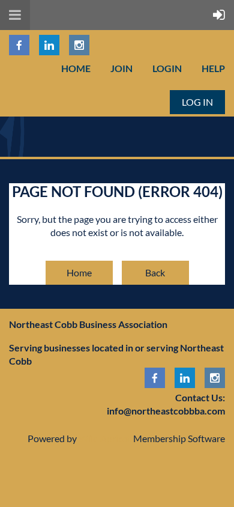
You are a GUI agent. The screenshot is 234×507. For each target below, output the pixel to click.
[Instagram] (79, 45)
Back (155, 272)
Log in (197, 102)
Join (121, 68)
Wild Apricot (105, 438)
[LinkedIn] (49, 45)
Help (213, 68)
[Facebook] (19, 45)
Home (76, 68)
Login (167, 68)
